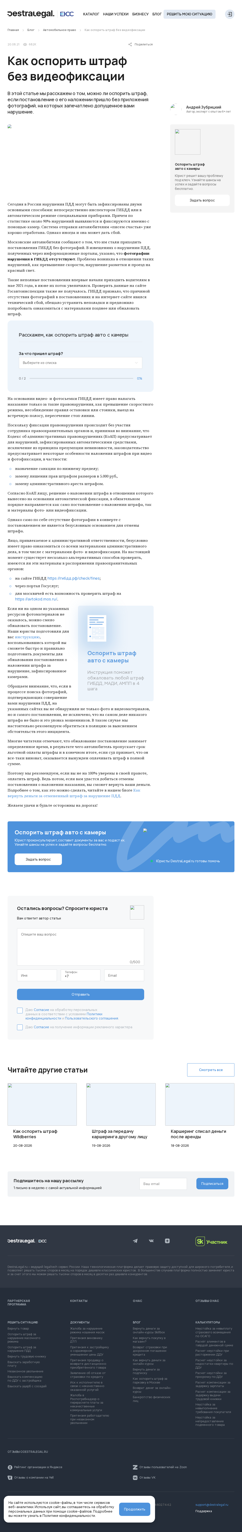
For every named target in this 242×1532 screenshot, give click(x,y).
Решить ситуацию (23, 1322)
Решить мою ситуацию (189, 14)
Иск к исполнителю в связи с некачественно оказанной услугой (87, 1386)
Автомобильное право (59, 30)
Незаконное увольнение (25, 1371)
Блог (157, 14)
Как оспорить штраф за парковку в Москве (150, 1380)
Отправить (81, 994)
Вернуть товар (18, 1329)
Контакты (78, 1301)
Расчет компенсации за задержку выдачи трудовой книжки (212, 1395)
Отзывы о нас (207, 1301)
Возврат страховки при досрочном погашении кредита (150, 1351)
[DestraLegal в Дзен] (167, 1241)
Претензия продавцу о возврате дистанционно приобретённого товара (88, 1364)
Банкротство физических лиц (151, 1399)
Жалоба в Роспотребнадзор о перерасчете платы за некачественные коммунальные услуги (86, 1403)
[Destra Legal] (41, 14)
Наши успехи (116, 14)
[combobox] (80, 362)
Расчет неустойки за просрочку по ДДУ (211, 1375)
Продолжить (134, 1509)
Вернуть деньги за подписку (146, 1371)
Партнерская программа (19, 1302)
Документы (80, 1322)
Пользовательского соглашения (91, 1018)
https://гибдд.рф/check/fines (74, 578)
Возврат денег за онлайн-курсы (152, 1390)
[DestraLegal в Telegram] (135, 1241)
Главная (13, 30)
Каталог (91, 14)
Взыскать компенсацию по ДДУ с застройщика (25, 1379)
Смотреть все (211, 1070)
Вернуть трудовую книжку (27, 1356)
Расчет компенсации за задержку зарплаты (212, 1384)
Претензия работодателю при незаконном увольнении (89, 1419)
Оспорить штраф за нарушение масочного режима (24, 1338)
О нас (137, 1301)
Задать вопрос (202, 200)
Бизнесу (140, 14)
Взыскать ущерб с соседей (27, 1386)
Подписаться (212, 1184)
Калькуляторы (207, 1322)
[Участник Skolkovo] (214, 1241)
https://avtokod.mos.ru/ (36, 599)
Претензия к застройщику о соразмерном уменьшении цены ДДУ (89, 1351)
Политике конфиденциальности (69, 1516)
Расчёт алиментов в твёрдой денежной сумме (214, 1343)
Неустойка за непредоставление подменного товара (210, 1421)
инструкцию (27, 636)
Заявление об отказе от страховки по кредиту (88, 1375)
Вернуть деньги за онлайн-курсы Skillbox (149, 1330)
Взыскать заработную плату (24, 1364)
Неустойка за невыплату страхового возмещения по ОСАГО (213, 1332)
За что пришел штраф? (41, 353)
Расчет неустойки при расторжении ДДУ (212, 1353)
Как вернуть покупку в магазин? (149, 1340)
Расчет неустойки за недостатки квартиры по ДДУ (214, 1364)
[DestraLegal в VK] (151, 1241)
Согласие (41, 1010)
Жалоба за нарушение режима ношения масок (87, 1330)
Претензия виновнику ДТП (86, 1340)
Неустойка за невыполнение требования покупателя (213, 1408)
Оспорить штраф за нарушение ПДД (22, 1349)
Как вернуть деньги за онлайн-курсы (149, 1362)
